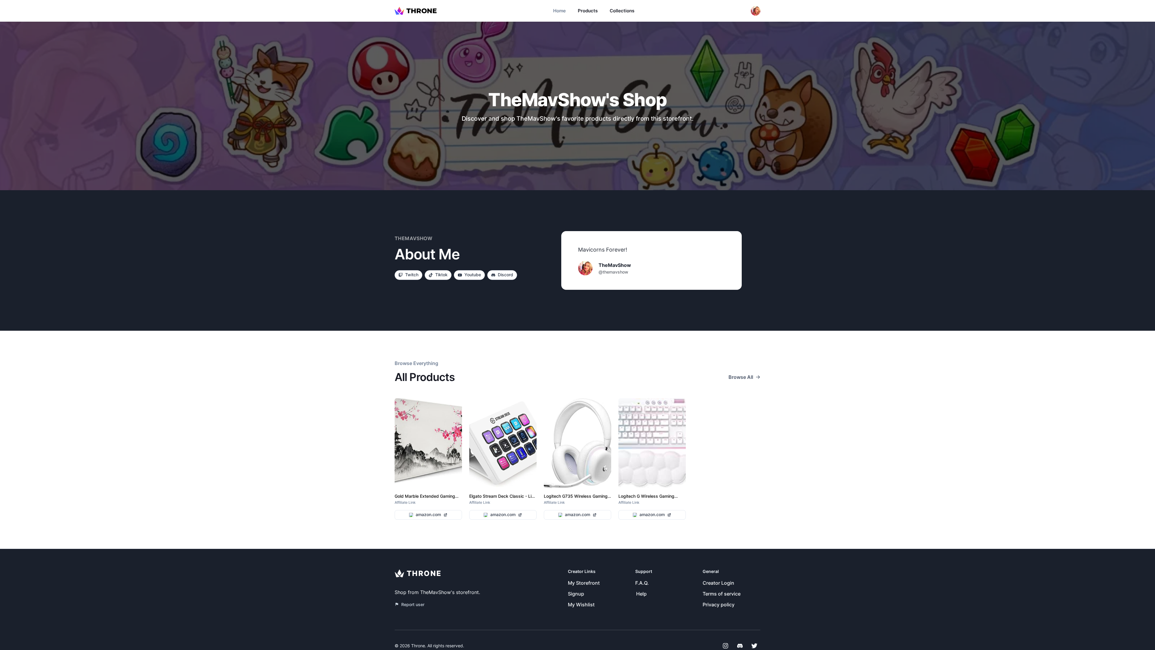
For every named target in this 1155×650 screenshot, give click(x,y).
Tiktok (441, 274)
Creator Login (718, 583)
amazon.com (428, 514)
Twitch (411, 274)
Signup (576, 594)
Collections (622, 11)
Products (588, 11)
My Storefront (584, 583)
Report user (412, 604)
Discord (505, 274)
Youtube (472, 274)
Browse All (740, 377)
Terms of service (722, 594)
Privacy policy (719, 605)
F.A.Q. (642, 583)
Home (559, 11)
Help (641, 594)
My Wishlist (581, 605)
